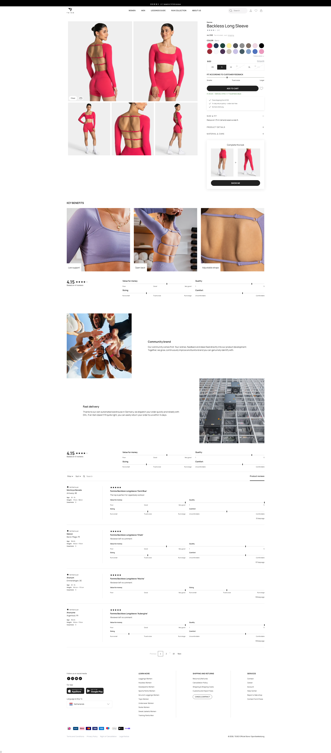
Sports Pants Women (147, 691)
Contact (250, 678)
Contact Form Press (255, 699)
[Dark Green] (222, 45)
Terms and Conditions (75, 736)
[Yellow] (229, 45)
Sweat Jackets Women (147, 711)
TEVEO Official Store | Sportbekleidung (249, 736)
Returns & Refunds (200, 678)
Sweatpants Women (146, 687)
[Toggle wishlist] (261, 88)
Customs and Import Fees (203, 691)
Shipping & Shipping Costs (203, 687)
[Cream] (229, 51)
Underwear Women (146, 703)
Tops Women (144, 699)
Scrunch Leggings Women (149, 695)
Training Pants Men (146, 715)
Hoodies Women (145, 682)
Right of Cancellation (108, 736)
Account (250, 687)
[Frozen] (248, 51)
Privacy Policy (92, 736)
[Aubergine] (222, 51)
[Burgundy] (209, 51)
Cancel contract (202, 697)
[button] (238, 10)
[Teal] (242, 51)
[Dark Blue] (216, 45)
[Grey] (242, 45)
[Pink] (261, 51)
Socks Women (144, 707)
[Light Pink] (255, 45)
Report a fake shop (254, 695)
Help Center (252, 691)
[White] (216, 51)
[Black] (261, 45)
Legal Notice (124, 736)
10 (174, 654)
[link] (261, 11)
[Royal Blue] (255, 51)
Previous (153, 654)
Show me (235, 183)
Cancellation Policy (200, 682)
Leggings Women (145, 678)
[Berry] (209, 45)
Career (250, 682)
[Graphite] (235, 45)
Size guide (260, 61)
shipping (231, 35)
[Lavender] (235, 51)
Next (179, 654)
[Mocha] (248, 45)
